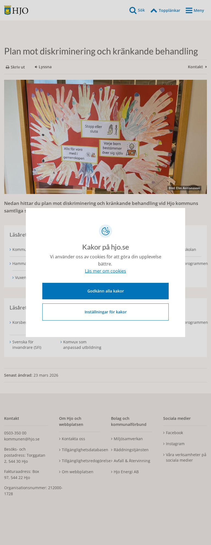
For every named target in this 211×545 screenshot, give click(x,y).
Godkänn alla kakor (105, 291)
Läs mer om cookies (105, 271)
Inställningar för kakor (106, 311)
